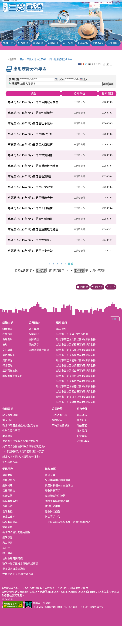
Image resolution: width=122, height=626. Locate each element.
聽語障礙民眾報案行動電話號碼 (20, 563)
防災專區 (113, 43)
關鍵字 (16, 83)
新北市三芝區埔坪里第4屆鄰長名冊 (76, 360)
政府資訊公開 (45, 59)
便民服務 (98, 43)
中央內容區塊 (114, 64)
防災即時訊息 (10, 522)
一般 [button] (107, 64)
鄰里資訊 (38, 43)
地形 (4, 344)
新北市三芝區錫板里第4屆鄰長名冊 (76, 376)
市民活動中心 (59, 415)
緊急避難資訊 (52, 490)
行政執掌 (34, 344)
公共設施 (68, 43)
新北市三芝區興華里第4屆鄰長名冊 (76, 402)
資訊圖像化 (8, 527)
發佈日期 (14, 79)
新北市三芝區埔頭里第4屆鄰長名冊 (76, 344)
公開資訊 (53, 43)
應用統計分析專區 (63, 59)
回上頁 (99, 287)
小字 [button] (104, 64)
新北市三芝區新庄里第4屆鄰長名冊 (76, 355)
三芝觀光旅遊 (10, 370)
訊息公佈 (83, 43)
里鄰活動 (7, 475)
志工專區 (7, 542)
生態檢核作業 (10, 462)
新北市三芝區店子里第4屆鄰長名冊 (76, 397)
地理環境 (7, 339)
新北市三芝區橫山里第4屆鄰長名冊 (76, 370)
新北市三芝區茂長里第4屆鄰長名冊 (76, 365)
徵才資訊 (82, 430)
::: (78, 2)
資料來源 (7, 360)
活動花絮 (82, 425)
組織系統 (34, 334)
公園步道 (57, 420)
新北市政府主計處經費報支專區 (20, 425)
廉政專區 (7, 436)
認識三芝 (8, 43)
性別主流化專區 (11, 430)
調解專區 (7, 537)
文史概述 (7, 350)
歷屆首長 (7, 334)
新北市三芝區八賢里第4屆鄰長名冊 (76, 339)
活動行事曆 (83, 441)
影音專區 (82, 436)
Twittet (86, 64)
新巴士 (6, 548)
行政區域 (7, 365)
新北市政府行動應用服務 (16, 532)
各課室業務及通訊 (39, 350)
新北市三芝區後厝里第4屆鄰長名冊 (76, 381)
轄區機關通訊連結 (55, 495)
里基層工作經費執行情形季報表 (20, 441)
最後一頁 (72, 264)
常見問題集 (8, 490)
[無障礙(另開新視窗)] (13, 604)
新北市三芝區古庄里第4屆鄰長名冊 (76, 350)
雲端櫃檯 (7, 511)
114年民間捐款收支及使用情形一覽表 (23, 451)
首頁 (22, 59)
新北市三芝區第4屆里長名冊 (72, 334)
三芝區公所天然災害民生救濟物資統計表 (68, 522)
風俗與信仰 (8, 355)
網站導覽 (85, 2)
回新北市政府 (113, 2)
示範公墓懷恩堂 (61, 425)
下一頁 (69, 264)
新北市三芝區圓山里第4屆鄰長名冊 (76, 391)
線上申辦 (7, 553)
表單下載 (7, 506)
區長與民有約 (10, 501)
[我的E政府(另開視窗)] (28, 604)
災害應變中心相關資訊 (58, 480)
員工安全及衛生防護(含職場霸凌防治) (23, 446)
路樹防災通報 (52, 511)
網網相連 (7, 485)
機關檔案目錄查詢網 (13, 568)
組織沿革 (7, 329)
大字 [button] (111, 64)
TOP (112, 287)
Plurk (82, 64)
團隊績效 (34, 339)
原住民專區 (8, 480)
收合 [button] (115, 318)
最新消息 (82, 415)
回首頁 (98, 2)
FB (79, 64)
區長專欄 (34, 329)
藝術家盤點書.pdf (12, 376)
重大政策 (7, 420)
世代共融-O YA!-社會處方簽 (18, 574)
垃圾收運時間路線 (12, 558)
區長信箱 (7, 495)
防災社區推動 (52, 506)
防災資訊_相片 (53, 516)
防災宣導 (50, 475)
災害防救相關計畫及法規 (59, 485)
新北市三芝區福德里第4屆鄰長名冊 (76, 386)
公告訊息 (82, 420)
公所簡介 (23, 43)
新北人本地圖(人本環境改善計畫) (21, 456)
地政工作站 (8, 516)
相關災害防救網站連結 (58, 501)
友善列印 (89, 64)
